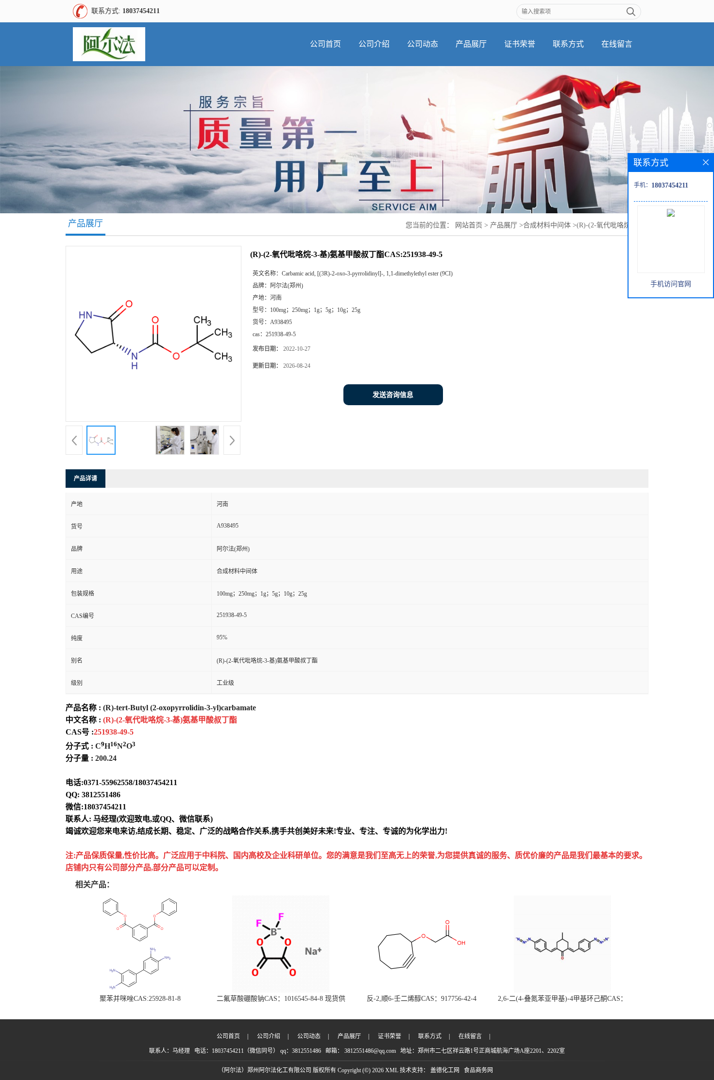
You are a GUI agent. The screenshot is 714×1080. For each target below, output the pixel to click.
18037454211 (141, 11)
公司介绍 (374, 44)
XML (391, 1070)
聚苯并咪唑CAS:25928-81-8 (140, 998)
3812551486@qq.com (370, 1050)
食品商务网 (478, 1070)
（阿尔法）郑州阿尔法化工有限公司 (264, 1070)
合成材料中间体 (547, 225)
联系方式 (568, 44)
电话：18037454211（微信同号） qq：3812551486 (257, 1050)
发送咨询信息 (393, 394)
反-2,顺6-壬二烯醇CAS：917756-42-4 (421, 998)
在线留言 (616, 44)
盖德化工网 (444, 1070)
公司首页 (325, 44)
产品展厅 (471, 44)
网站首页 (468, 225)
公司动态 (422, 44)
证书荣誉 (519, 44)
